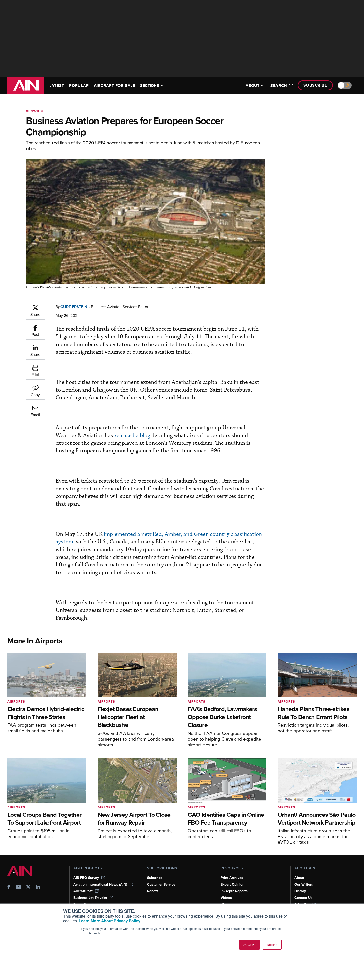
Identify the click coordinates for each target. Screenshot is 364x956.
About (299, 878)
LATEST (56, 85)
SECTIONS (149, 85)
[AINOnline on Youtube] (18, 888)
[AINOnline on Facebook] (9, 888)
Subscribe (315, 85)
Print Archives (232, 878)
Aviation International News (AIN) (100, 884)
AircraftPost (83, 891)
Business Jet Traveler (90, 898)
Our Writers (303, 884)
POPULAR (79, 85)
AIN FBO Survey (86, 878)
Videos (226, 898)
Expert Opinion (232, 884)
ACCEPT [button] (249, 944)
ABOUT (252, 85)
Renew (152, 891)
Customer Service (161, 884)
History (300, 891)
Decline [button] (272, 944)
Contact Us (303, 898)
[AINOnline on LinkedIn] (38, 888)
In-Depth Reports (234, 891)
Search (278, 85)
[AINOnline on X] (28, 888)
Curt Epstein (73, 307)
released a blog (132, 435)
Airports (35, 110)
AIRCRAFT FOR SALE (114, 85)
